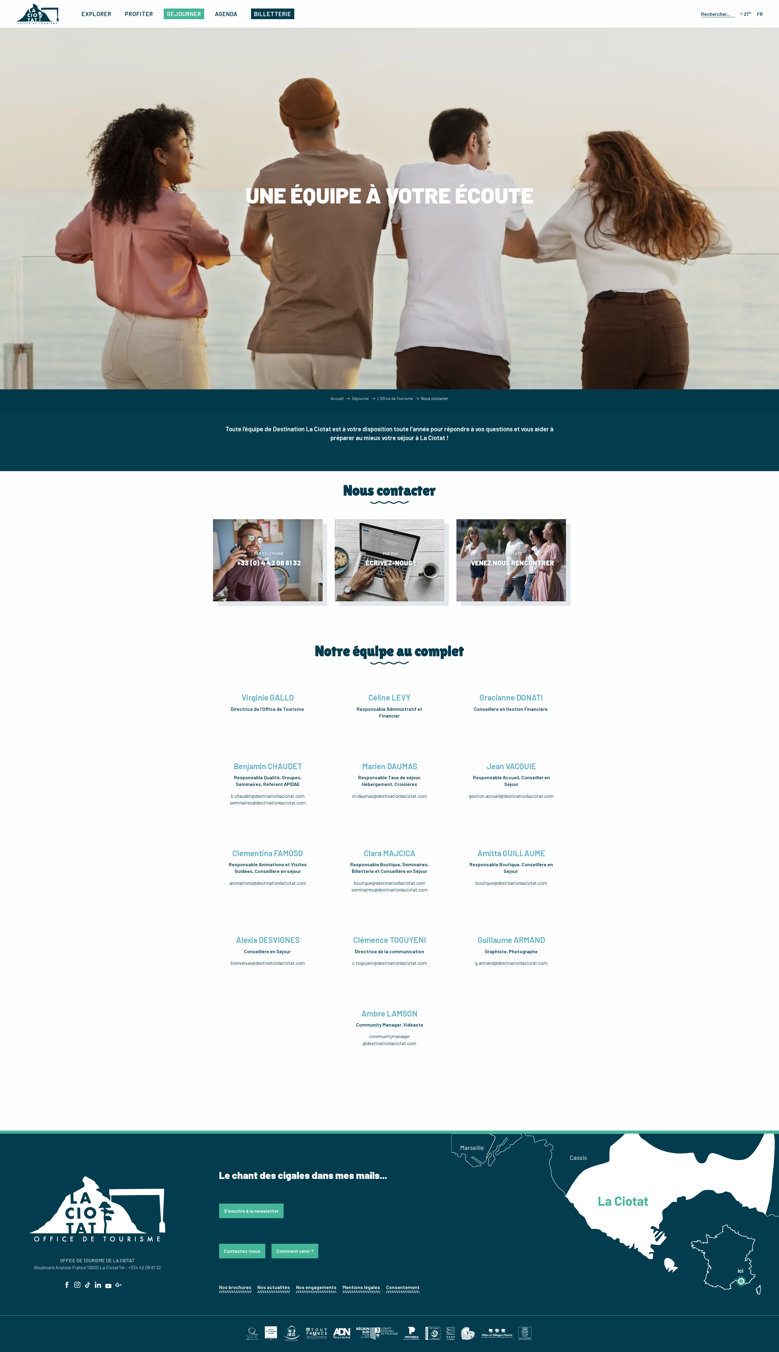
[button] (717, 13)
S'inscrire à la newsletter (251, 1211)
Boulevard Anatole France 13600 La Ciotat (76, 1267)
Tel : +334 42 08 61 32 (140, 1267)
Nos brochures (235, 1287)
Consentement (403, 1287)
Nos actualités (273, 1287)
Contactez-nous (242, 1251)
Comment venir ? (294, 1251)
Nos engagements (316, 1287)
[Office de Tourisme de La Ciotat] (37, 14)
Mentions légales (361, 1287)
